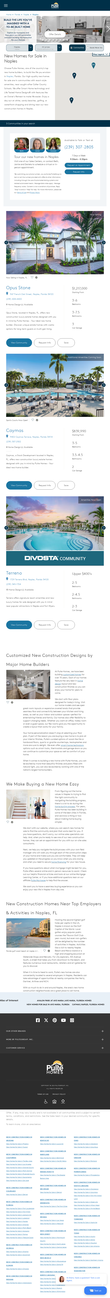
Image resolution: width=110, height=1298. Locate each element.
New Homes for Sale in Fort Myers (18, 1211)
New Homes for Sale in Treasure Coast (19, 1237)
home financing (58, 862)
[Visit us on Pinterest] (55, 1021)
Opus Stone (18, 287)
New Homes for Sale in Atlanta (17, 1251)
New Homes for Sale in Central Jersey (53, 1247)
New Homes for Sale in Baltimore (52, 1158)
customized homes (72, 674)
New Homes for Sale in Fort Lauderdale (20, 1208)
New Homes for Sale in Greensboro (52, 1285)
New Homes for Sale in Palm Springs (19, 1171)
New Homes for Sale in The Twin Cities (53, 1206)
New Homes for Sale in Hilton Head (86, 1205)
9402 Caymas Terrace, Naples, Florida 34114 (31, 437)
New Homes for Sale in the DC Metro (53, 1161)
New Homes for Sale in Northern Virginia (88, 1260)
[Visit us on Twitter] (46, 1021)
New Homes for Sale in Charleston (86, 1189)
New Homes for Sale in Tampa (17, 1234)
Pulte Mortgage (38, 880)
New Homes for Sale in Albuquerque (53, 1261)
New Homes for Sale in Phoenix (17, 1144)
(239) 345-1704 (13, 584)
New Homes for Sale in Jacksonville (18, 1215)
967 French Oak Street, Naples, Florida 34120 (31, 294)
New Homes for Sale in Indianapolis (19, 1283)
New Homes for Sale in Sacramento (19, 1177)
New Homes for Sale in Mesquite (51, 1223)
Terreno (14, 573)
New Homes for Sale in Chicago (17, 1269)
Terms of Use (43, 1094)
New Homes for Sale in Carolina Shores (54, 1278)
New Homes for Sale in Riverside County (20, 1174)
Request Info (45, 342)
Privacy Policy (59, 1094)
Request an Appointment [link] (78, 165)
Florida (17, 14)
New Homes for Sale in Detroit (51, 1192)
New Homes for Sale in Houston (85, 1243)
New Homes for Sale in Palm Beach (18, 1228)
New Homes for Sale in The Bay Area (19, 1161)
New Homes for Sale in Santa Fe (51, 1264)
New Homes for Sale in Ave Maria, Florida (48, 1004)
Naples (26, 14)
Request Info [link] (78, 172)
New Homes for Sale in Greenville (86, 1202)
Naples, (10, 76)
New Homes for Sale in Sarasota (17, 1231)
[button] (43, 39)
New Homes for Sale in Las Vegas (52, 1220)
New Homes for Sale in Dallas (84, 1239)
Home (8, 14)
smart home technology (72, 745)
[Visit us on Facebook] (38, 1021)
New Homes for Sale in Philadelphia (87, 1175)
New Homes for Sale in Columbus (86, 1147)
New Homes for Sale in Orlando (17, 1224)
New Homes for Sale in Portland (85, 1161)
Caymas (14, 430)
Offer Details (55, 34)
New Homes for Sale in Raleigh (51, 1288)
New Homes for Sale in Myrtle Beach (87, 1208)
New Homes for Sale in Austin (84, 1236)
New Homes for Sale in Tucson (17, 1147)
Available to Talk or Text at (79, 140)
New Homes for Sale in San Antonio (87, 1246)
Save (66, 342)
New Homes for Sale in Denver (17, 1194)
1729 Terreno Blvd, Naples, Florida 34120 (29, 579)
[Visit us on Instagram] (72, 1021)
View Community (19, 342)
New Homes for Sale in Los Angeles (18, 1164)
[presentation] (2, 29)
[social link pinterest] (36, 277)
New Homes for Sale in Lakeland (17, 1218)
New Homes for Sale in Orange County (20, 1167)
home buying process (65, 806)
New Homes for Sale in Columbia (86, 1192)
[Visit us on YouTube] (63, 1021)
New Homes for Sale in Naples (17, 1221)
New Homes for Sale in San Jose (17, 1180)
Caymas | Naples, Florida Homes (88, 1004)
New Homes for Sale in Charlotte (52, 1281)
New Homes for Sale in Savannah (18, 1255)
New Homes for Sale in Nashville (85, 1222)
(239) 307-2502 (13, 441)
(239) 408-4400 (14, 299)
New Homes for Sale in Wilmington (52, 1291)
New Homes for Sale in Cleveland (86, 1144)
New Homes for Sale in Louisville (51, 1144)
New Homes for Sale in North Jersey (53, 1244)
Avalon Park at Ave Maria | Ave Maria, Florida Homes (64, 1000)
